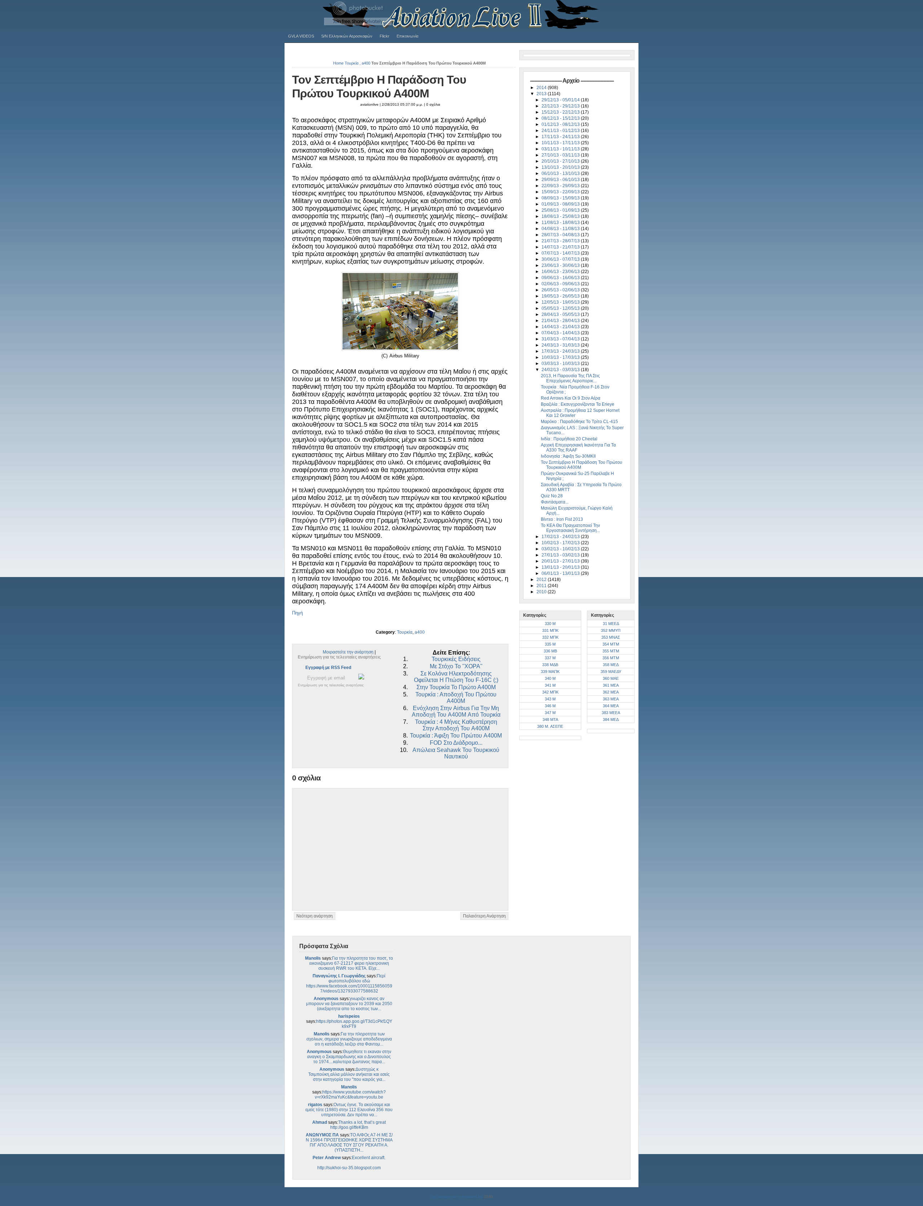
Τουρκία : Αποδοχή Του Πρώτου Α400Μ (455, 697)
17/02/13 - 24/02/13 (561, 536)
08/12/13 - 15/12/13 (561, 118)
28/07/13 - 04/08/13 (561, 234)
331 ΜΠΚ (550, 630)
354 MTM (610, 644)
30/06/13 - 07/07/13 (561, 259)
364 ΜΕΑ (611, 706)
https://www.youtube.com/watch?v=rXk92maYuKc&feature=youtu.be (350, 1095)
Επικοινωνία (407, 36)
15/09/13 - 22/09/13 (561, 191)
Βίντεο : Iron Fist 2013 (562, 519)
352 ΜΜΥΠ (611, 630)
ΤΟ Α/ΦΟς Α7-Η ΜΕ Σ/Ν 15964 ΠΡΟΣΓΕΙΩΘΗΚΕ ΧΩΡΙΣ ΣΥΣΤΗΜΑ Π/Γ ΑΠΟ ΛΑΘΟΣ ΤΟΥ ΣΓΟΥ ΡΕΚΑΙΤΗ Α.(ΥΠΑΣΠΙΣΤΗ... (349, 1142)
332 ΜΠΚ (550, 637)
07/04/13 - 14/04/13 (561, 332)
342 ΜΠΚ (550, 692)
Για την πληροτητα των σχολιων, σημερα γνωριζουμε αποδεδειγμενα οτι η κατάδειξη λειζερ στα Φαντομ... (349, 1039)
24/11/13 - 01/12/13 (561, 130)
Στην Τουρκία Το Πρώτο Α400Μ (456, 687)
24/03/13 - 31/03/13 (561, 345)
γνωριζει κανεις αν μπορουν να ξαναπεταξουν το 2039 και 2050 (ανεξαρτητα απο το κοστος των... (349, 1003)
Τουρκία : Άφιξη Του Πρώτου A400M (456, 735)
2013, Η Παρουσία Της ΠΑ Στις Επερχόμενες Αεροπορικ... (570, 378)
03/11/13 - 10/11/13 (561, 148)
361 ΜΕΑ (611, 685)
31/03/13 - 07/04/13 (561, 339)
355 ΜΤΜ (610, 651)
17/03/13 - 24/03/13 (561, 351)
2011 (542, 585)
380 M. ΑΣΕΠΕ (550, 726)
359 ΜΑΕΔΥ (611, 671)
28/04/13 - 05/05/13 (561, 314)
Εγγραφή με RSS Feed (328, 667)
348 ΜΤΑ (550, 719)
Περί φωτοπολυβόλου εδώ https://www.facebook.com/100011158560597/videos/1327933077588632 (349, 983)
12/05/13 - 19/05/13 (561, 302)
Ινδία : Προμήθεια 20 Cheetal (569, 438)
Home (338, 63)
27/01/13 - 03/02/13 (561, 555)
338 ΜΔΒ (550, 665)
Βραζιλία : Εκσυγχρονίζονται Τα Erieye (577, 404)
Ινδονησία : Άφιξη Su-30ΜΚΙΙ (568, 456)
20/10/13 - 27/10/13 (561, 161)
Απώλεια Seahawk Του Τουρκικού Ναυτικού (455, 753)
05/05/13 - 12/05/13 (561, 308)
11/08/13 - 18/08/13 (561, 222)
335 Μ (550, 644)
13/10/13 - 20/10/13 (561, 167)
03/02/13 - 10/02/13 (561, 548)
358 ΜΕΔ (611, 665)
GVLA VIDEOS (301, 36)
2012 (542, 579)
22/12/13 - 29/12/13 (561, 106)
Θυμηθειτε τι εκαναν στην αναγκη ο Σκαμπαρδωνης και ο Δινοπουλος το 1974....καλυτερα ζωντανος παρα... (349, 1056)
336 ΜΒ (550, 651)
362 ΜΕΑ (611, 692)
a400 (366, 63)
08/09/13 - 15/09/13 (561, 198)
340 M (550, 678)
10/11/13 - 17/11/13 (561, 142)
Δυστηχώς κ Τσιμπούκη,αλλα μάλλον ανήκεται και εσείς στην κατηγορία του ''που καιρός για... (349, 1074)
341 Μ (550, 685)
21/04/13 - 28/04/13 (561, 320)
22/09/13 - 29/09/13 (561, 185)
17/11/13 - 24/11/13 (561, 136)
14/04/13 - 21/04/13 (561, 326)
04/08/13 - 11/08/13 (561, 228)
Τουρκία (351, 63)
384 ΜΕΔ (611, 719)
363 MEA (611, 699)
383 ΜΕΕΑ (611, 712)
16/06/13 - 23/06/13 (561, 271)
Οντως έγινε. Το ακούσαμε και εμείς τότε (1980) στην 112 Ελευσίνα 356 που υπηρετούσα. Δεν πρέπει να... (349, 1109)
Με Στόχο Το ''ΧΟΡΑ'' (456, 666)
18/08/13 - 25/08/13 (561, 216)
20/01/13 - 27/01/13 (561, 561)
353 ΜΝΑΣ (610, 637)
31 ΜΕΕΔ (611, 623)
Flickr (384, 36)
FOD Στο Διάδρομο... (456, 743)
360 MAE (611, 678)
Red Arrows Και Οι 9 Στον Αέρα (570, 398)
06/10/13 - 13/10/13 (561, 173)
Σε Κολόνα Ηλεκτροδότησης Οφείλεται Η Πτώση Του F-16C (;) (456, 676)
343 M (550, 699)
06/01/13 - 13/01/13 (561, 573)
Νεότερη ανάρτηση (314, 916)
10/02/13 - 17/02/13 (561, 542)
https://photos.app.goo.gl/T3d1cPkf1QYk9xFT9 (354, 1024)
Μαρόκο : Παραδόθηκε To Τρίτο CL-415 (579, 421)
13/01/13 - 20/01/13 (561, 567)
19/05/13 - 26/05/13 (561, 296)
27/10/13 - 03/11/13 (561, 155)
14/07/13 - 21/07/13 (561, 247)
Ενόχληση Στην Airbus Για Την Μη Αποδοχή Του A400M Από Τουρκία (456, 711)
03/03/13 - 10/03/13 (561, 363)
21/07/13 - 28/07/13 (561, 240)
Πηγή (297, 613)
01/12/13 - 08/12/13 (561, 124)
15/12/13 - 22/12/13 (561, 112)
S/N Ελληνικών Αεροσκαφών (346, 36)
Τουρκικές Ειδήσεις (456, 659)
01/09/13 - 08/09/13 (561, 204)
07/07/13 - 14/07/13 (561, 253)
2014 (542, 87)
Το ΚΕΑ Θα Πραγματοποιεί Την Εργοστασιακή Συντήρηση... (570, 528)
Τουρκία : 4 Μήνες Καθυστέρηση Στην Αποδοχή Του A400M (456, 725)
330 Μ (550, 623)
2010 (542, 591)
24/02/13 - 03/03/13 (561, 369)
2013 (542, 93)
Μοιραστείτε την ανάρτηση (348, 652)
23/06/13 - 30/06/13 (561, 265)
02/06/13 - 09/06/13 (561, 283)
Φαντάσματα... (555, 502)
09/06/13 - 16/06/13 (561, 277)
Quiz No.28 (552, 495)
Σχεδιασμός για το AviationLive (456, 1196)
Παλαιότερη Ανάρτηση (484, 916)
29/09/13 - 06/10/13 (561, 179)
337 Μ (550, 658)
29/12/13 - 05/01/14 (561, 99)
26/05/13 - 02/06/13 (561, 289)
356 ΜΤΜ (610, 658)
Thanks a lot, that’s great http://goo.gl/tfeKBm (358, 1125)
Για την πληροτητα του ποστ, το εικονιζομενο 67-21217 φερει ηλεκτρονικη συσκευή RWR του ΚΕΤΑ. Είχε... (351, 963)
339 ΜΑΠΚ (550, 671)
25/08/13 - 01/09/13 (561, 210)
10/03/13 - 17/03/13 (561, 357)
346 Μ (550, 706)
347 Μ (550, 712)
